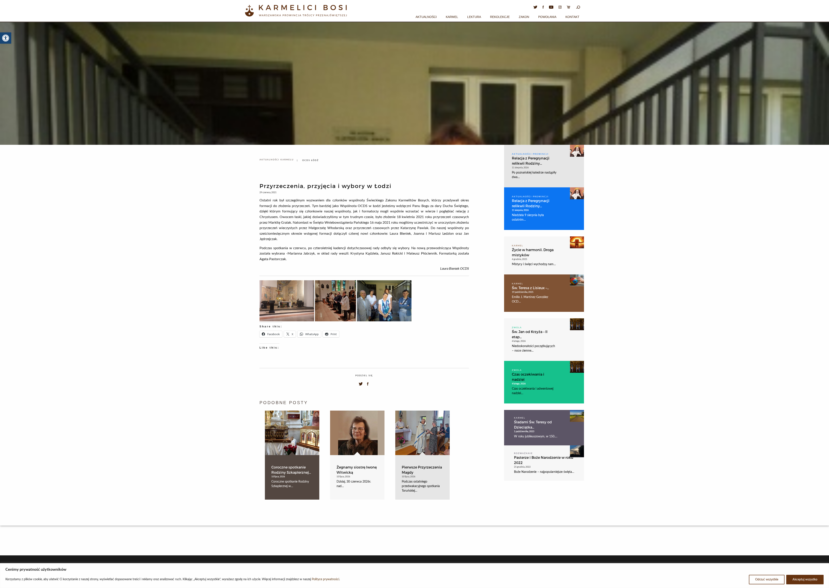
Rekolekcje (500, 17)
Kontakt (572, 17)
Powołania (547, 17)
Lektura (474, 17)
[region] (414, 575)
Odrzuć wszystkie (766, 579)
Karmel (452, 17)
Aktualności (426, 17)
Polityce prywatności (325, 579)
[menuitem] (426, 16)
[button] (5, 38)
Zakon (524, 17)
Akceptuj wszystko (805, 579)
